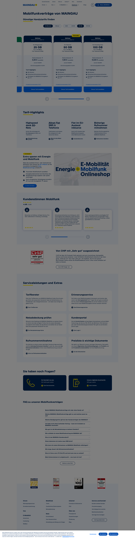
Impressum (71, 536)
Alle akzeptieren (113, 534)
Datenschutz (66, 536)
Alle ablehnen (103, 534)
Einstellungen (93, 534)
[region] (67, 534)
